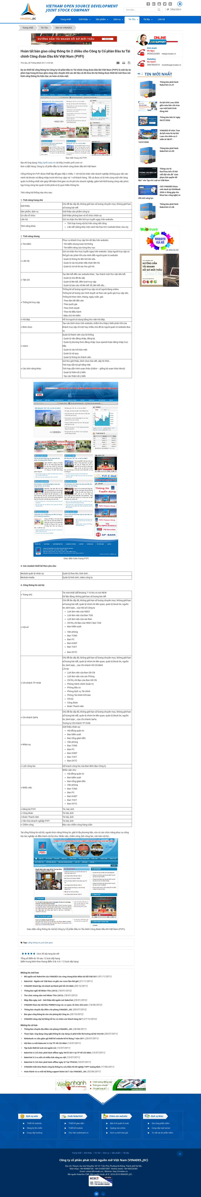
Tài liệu (146, 19)
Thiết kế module (75, 1128)
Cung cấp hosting (34, 1133)
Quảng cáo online (117, 1128)
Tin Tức (132, 19)
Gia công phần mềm (160, 1123)
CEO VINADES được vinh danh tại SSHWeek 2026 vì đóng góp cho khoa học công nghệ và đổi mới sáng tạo (159, 192)
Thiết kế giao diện (76, 1123)
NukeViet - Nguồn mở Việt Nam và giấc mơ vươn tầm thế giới (51, 981)
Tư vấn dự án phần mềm (162, 1133)
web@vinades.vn (169, 54)
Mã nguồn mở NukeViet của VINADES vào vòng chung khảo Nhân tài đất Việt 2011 (61, 976)
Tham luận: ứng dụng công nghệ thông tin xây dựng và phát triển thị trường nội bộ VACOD (64, 1034)
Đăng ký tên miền (34, 1128)
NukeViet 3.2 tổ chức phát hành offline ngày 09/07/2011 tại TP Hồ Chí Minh (57, 1053)
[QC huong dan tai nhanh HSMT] (159, 270)
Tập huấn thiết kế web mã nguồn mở (40, 1048)
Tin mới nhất (158, 74)
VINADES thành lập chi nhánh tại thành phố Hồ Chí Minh (49, 986)
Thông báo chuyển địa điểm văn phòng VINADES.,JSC (48, 1009)
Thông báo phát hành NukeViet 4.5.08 (169, 205)
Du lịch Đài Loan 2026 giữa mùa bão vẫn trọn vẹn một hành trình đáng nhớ (170, 106)
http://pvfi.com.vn (46, 162)
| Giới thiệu (87, 1153)
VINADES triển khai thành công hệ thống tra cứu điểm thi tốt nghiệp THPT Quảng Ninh (62, 1067)
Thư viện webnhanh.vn (78, 1133)
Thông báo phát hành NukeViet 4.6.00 (169, 149)
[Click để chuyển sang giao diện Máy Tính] (103, 1193)
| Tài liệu (125, 1153)
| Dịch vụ (105, 1153)
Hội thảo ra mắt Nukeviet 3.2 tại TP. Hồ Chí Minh (45, 1043)
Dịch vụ (117, 19)
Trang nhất (65, 19)
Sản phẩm (101, 19)
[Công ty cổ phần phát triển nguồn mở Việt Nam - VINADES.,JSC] (31, 11)
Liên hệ (161, 19)
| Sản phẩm (115, 1153)
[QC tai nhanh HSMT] (76, 38)
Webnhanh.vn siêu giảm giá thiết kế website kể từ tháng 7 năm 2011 (54, 1038)
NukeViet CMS (83, 1174)
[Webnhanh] (159, 239)
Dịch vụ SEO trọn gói (119, 1133)
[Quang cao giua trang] (100, 1084)
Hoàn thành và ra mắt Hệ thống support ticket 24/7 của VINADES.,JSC (55, 1071)
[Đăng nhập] (179, 4)
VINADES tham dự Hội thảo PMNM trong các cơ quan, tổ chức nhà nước (56, 1005)
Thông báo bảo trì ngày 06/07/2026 (170, 118)
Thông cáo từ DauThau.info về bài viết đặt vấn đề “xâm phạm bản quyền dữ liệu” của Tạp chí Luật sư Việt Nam (158, 175)
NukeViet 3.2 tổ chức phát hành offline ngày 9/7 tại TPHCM (50, 1062)
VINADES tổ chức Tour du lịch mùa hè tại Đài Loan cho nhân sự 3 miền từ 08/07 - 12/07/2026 (159, 136)
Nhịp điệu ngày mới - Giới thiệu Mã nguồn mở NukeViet (48, 1000)
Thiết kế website (34, 1123)
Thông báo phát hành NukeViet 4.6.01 (169, 83)
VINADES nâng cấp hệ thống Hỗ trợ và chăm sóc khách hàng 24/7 (53, 1019)
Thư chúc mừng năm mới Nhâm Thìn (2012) (43, 995)
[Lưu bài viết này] (129, 63)
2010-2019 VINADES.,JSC (121, 1174)
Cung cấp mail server (161, 1128)
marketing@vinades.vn (171, 65)
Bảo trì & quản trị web (119, 1123)
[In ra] (124, 63)
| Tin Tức (96, 1153)
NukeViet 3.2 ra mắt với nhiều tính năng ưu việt (45, 1057)
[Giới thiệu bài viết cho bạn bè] (118, 63)
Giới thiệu (83, 19)
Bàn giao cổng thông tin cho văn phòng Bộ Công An (46, 1014)
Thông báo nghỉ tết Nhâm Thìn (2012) (40, 991)
